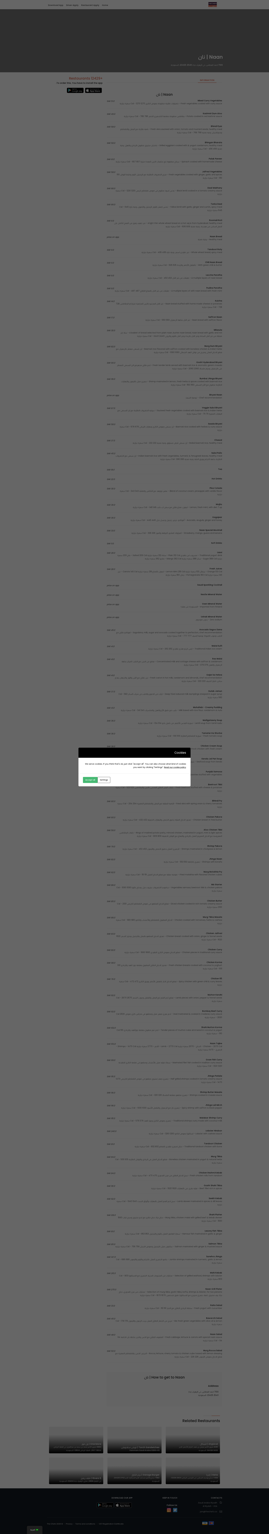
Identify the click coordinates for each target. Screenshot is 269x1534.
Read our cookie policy (175, 767)
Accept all (90, 779)
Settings (104, 779)
